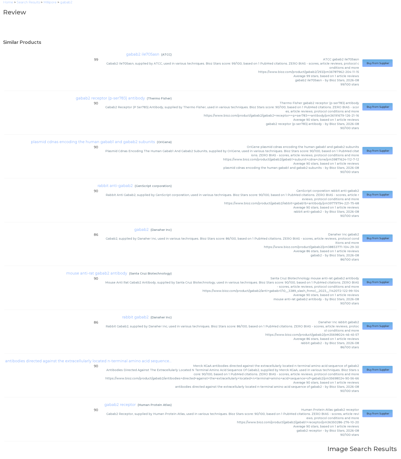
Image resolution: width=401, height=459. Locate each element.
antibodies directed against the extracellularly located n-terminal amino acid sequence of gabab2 (97, 361)
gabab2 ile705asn (142, 54)
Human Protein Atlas (155, 405)
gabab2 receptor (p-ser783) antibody (110, 98)
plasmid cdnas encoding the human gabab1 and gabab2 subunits (93, 142)
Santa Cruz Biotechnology (150, 273)
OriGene (164, 142)
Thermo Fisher (159, 98)
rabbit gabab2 (135, 317)
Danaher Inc (161, 230)
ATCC (166, 54)
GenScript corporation (153, 186)
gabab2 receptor (120, 404)
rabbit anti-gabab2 (115, 185)
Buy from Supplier (377, 63)
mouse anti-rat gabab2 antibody (96, 273)
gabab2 (141, 229)
